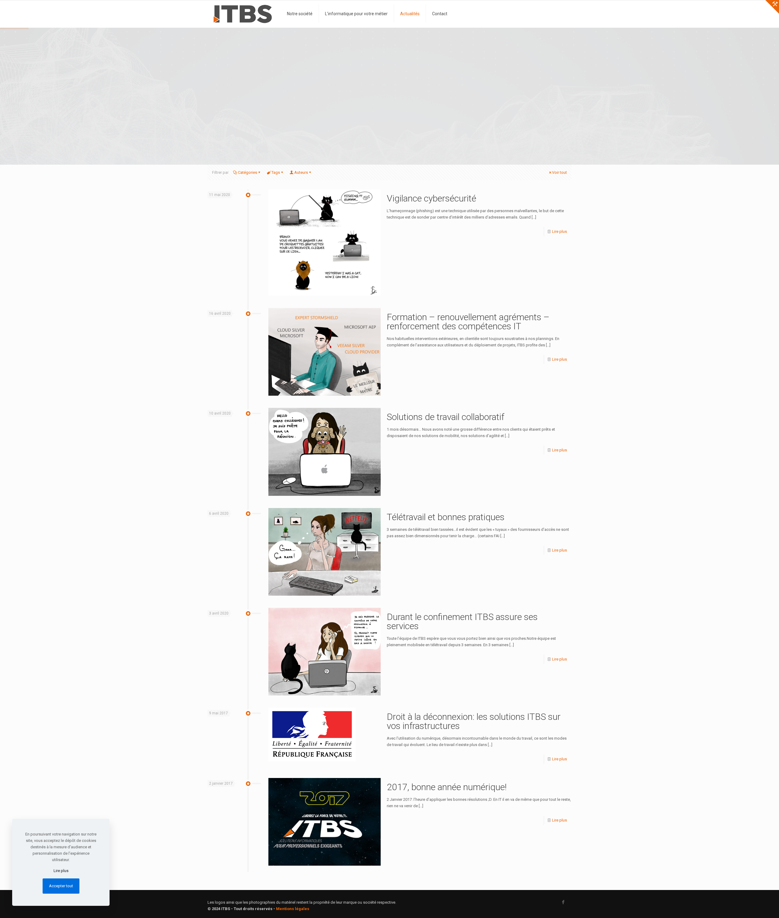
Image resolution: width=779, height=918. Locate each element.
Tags (275, 172)
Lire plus (559, 231)
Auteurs (301, 172)
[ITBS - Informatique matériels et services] (243, 13)
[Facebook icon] (563, 902)
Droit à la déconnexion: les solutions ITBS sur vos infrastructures (474, 721)
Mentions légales (292, 908)
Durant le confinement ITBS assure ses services (462, 621)
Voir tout (559, 172)
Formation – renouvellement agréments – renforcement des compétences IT (468, 321)
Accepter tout (61, 886)
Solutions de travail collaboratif (445, 417)
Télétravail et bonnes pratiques (446, 517)
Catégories (247, 172)
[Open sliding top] (772, 7)
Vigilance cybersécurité (431, 198)
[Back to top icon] (749, 905)
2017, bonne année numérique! (447, 787)
